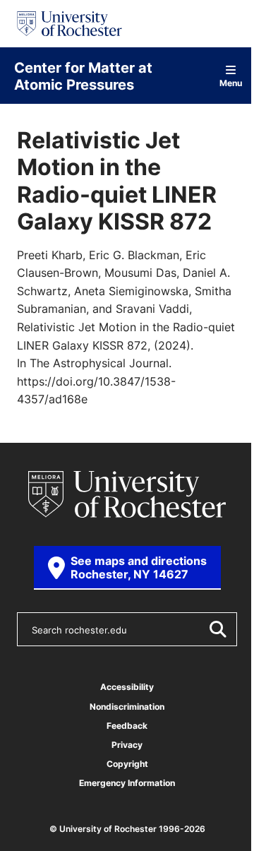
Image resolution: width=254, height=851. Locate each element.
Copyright (127, 764)
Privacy (127, 745)
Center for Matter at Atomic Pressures (83, 76)
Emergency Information (127, 783)
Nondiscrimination (127, 707)
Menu (231, 82)
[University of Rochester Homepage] (69, 23)
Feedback (127, 726)
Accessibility (127, 687)
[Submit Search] (217, 629)
